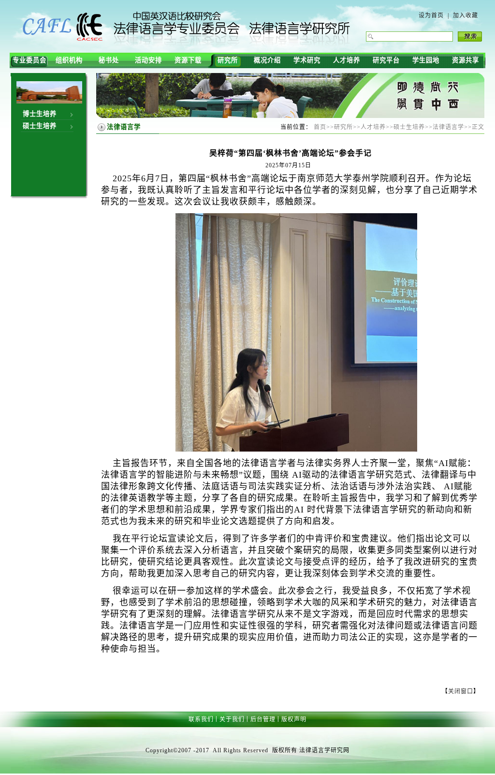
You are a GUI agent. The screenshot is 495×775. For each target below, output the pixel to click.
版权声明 (293, 719)
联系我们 (201, 719)
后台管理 (263, 719)
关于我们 (232, 719)
